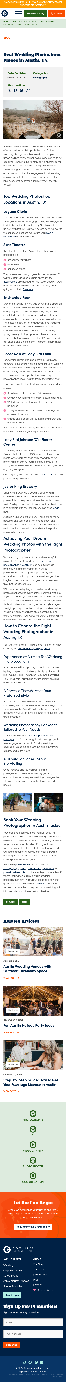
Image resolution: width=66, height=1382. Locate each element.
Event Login (12, 1295)
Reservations (10, 281)
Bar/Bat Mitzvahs (12, 1286)
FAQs (35, 1280)
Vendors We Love (46, 1290)
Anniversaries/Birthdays (16, 1281)
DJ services (48, 868)
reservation (48, 474)
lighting (23, 868)
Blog (34, 22)
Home (6, 22)
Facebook (28, 289)
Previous (10, 901)
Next (24, 901)
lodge (56, 508)
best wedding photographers (34, 648)
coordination (34, 868)
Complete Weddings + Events (36, 1368)
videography (10, 868)
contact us (41, 883)
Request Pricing (35, 13)
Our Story (38, 1264)
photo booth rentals (14, 872)
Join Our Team (40, 1274)
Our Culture (39, 1269)
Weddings (8, 1265)
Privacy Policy (49, 1374)
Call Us (58, 13)
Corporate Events (12, 1270)
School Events (10, 1275)
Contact (37, 1285)
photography (22, 864)
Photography (20, 22)
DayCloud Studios (38, 1371)
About (37, 1259)
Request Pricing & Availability (33, 1226)
